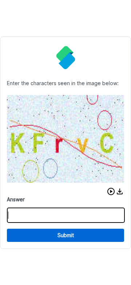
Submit (65, 235)
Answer (16, 199)
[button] (111, 191)
